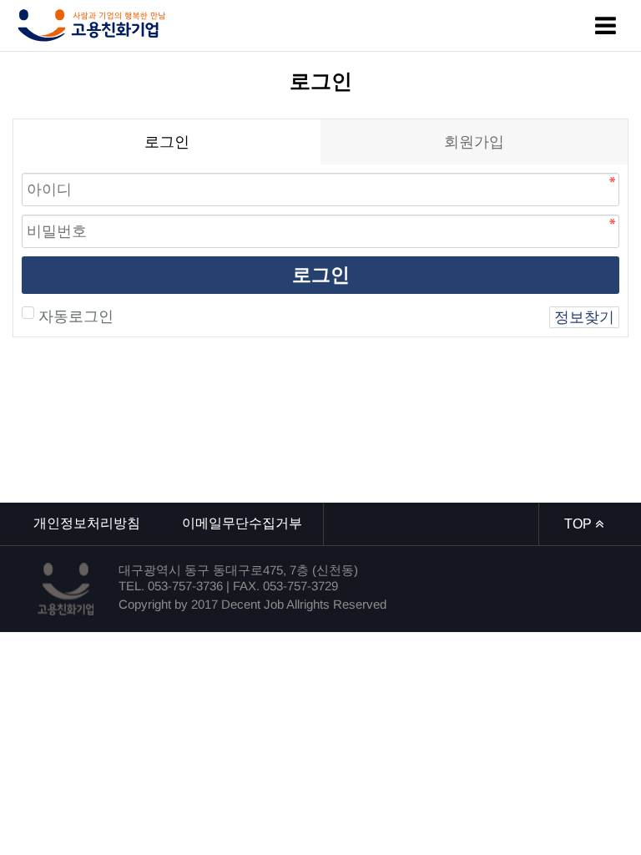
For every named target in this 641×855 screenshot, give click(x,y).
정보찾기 (584, 317)
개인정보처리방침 (86, 523)
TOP (579, 524)
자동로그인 (76, 316)
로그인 (321, 275)
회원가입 (474, 142)
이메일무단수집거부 (242, 523)
